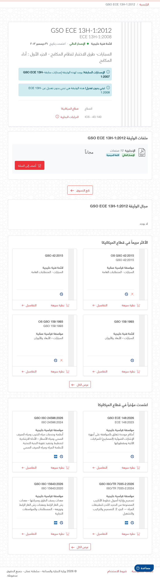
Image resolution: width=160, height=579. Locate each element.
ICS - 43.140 (93, 116)
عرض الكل (81, 384)
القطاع (88, 108)
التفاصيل (101, 304)
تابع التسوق (82, 190)
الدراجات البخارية (69, 116)
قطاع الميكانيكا (70, 108)
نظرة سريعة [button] (129, 304)
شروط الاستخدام (117, 570)
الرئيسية (144, 4)
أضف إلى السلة (28, 165)
